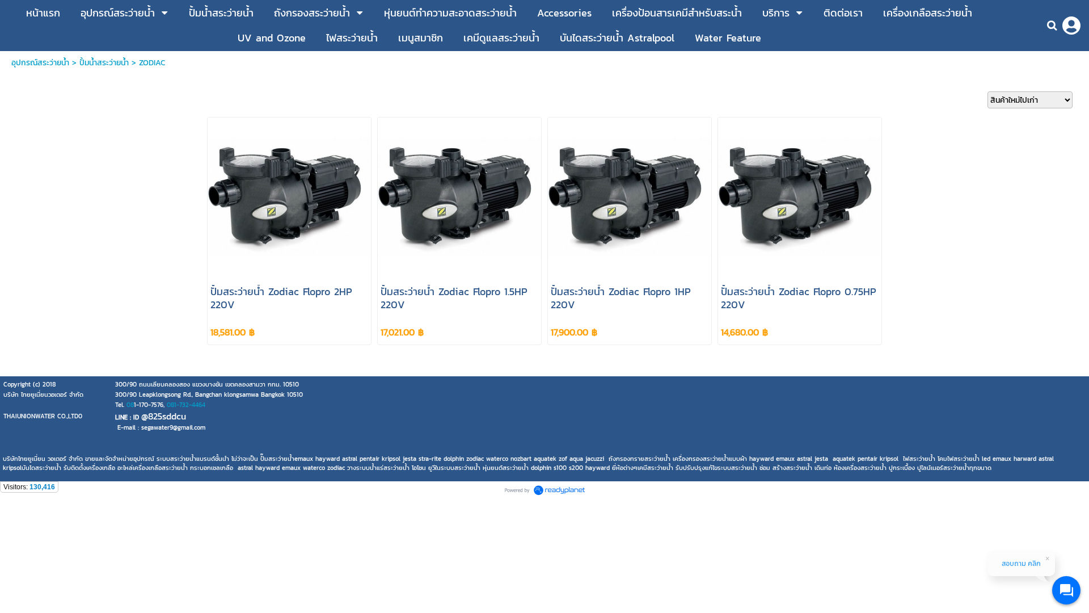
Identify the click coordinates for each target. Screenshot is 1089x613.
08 (130, 404)
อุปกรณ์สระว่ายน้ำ (40, 63)
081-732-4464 (186, 404)
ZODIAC (152, 63)
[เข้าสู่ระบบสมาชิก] (1071, 25)
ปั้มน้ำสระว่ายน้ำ (104, 63)
